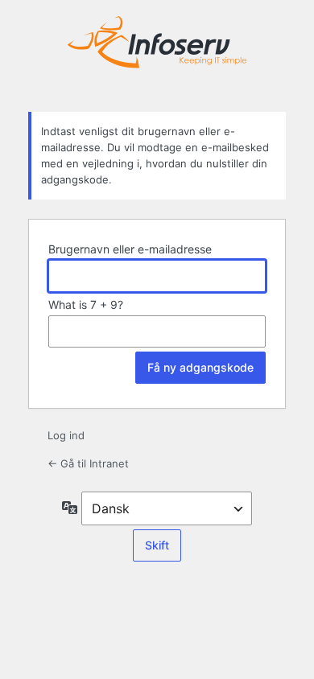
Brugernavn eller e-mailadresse (130, 249)
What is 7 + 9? (85, 304)
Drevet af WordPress (157, 54)
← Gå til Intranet (88, 463)
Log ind (66, 435)
